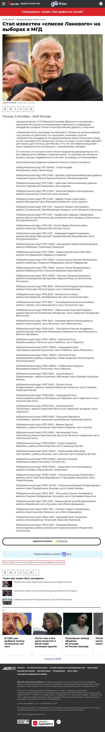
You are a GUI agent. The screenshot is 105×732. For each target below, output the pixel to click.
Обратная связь (44, 671)
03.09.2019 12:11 (8, 19)
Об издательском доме (37, 668)
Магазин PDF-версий (26, 671)
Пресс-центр (92, 668)
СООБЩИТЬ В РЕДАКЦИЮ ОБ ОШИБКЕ (32, 674)
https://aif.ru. (79, 710)
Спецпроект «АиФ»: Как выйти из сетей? (52, 11)
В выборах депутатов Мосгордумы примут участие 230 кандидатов (43, 599)
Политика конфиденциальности (31, 714)
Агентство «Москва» (26, 103)
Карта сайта (72, 671)
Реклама (21, 668)
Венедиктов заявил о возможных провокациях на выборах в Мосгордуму (45, 591)
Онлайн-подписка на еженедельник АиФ (67, 668)
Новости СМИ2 (52, 659)
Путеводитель (59, 671)
